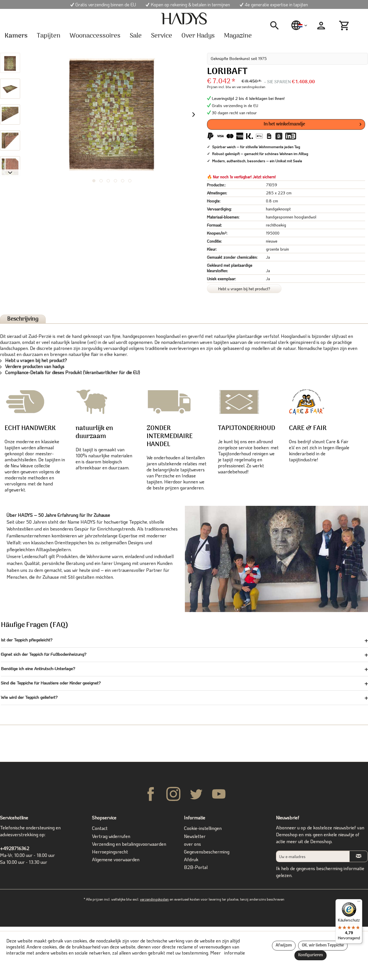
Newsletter (195, 836)
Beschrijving (23, 319)
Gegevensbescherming (206, 852)
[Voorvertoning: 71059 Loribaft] (10, 63)
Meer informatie (227, 953)
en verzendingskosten (248, 86)
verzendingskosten (154, 899)
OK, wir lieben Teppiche (323, 945)
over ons (192, 844)
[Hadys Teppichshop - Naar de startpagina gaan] (184, 19)
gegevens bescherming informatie (330, 868)
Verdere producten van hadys (34, 366)
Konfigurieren (310, 955)
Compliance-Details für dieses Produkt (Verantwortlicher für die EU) (72, 372)
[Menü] (358, 902)
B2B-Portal (196, 867)
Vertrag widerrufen (111, 836)
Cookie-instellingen (203, 828)
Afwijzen (284, 945)
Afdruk (191, 859)
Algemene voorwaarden (115, 859)
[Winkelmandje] (345, 25)
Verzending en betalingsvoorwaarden (129, 844)
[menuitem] (276, 25)
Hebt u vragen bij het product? (244, 288)
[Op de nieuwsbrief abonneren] (358, 856)
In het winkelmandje (284, 124)
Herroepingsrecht (110, 852)
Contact (100, 828)
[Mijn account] (321, 25)
